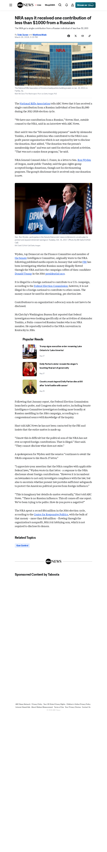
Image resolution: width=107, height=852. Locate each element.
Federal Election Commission (51, 286)
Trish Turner (22, 34)
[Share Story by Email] (82, 36)
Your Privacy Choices (73, 707)
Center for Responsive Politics (51, 514)
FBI (84, 262)
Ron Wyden (84, 160)
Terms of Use (59, 707)
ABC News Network (23, 704)
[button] (11, 5)
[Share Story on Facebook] (68, 36)
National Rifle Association (35, 103)
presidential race (55, 273)
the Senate (21, 258)
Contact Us (86, 707)
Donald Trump (23, 273)
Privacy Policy (37, 704)
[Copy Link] (89, 36)
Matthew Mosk (39, 34)
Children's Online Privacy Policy (78, 704)
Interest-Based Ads (22, 707)
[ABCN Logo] (25, 5)
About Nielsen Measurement (42, 707)
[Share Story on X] (75, 36)
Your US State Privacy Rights (54, 704)
